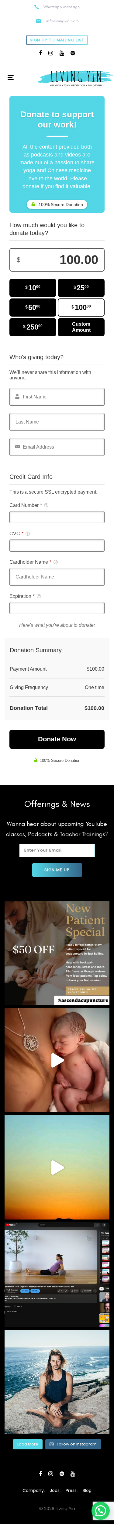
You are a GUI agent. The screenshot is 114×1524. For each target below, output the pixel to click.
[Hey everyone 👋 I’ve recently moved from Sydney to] (57, 953)
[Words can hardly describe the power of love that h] (57, 1060)
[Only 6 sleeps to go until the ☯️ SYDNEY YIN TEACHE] (57, 1382)
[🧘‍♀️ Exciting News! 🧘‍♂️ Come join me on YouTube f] (57, 1275)
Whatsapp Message (61, 6)
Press (71, 1490)
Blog (87, 1490)
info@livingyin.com (62, 21)
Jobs (55, 1490)
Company (33, 1490)
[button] (101, 1511)
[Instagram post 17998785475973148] (57, 1167)
